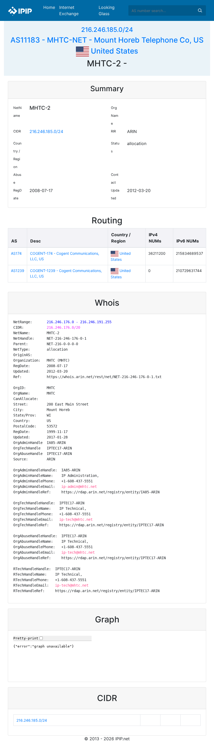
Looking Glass (107, 10)
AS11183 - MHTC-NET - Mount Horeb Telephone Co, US (107, 40)
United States (113, 51)
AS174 (16, 253)
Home (49, 7)
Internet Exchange (69, 10)
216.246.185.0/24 (107, 29)
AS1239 (17, 270)
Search (200, 10)
